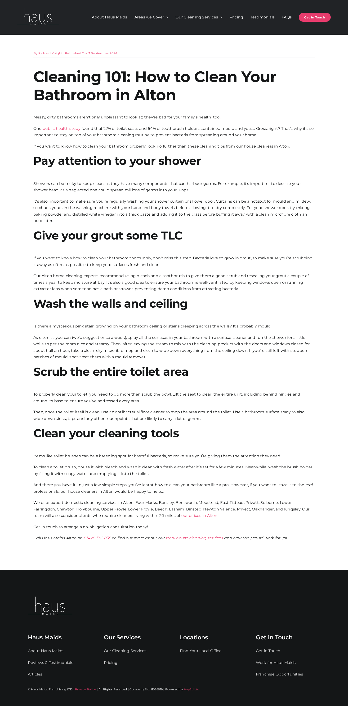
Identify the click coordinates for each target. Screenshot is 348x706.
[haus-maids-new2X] (38, 7)
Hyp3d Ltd (191, 689)
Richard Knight (50, 53)
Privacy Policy (85, 689)
